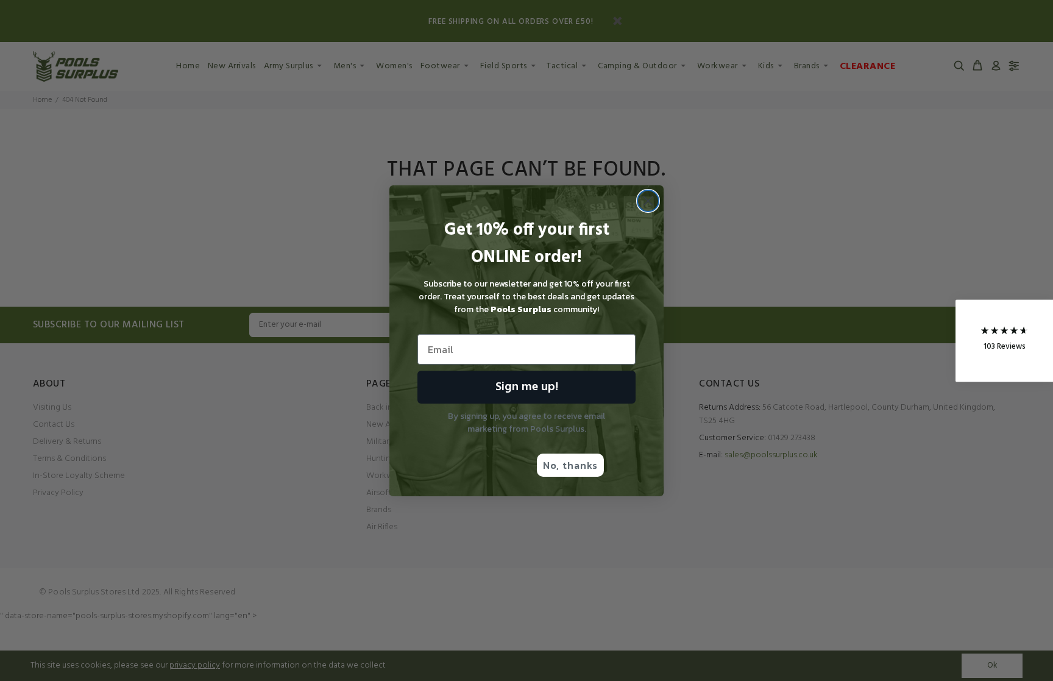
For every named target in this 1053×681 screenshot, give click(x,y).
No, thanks (570, 465)
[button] (1004, 340)
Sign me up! (526, 387)
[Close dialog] (648, 201)
